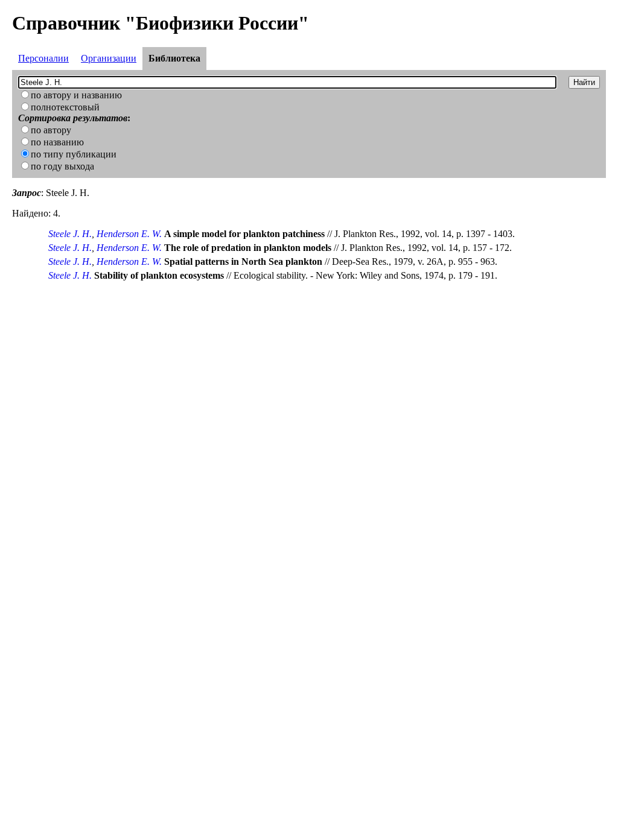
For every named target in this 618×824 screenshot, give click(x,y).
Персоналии (43, 58)
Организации (108, 58)
